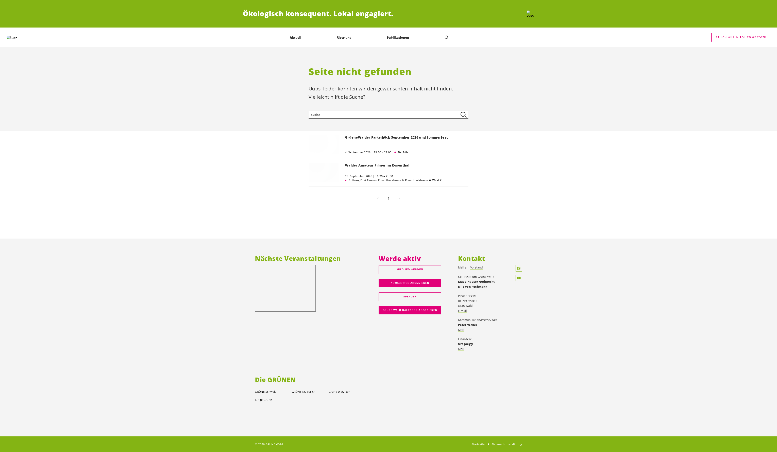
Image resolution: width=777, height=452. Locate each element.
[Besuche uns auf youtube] (519, 278)
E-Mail (462, 311)
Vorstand (476, 267)
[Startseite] (530, 14)
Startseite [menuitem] (478, 444)
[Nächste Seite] (399, 198)
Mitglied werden (410, 269)
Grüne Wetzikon (339, 392)
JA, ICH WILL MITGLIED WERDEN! (741, 37)
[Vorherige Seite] (378, 198)
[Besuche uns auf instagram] (519, 268)
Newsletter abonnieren (410, 283)
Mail (461, 330)
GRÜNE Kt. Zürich (303, 392)
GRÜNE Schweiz (265, 392)
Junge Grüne (263, 400)
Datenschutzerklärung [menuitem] (507, 444)
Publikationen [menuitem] (398, 37)
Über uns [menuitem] (344, 37)
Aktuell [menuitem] (295, 37)
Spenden (410, 296)
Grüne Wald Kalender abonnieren (410, 310)
